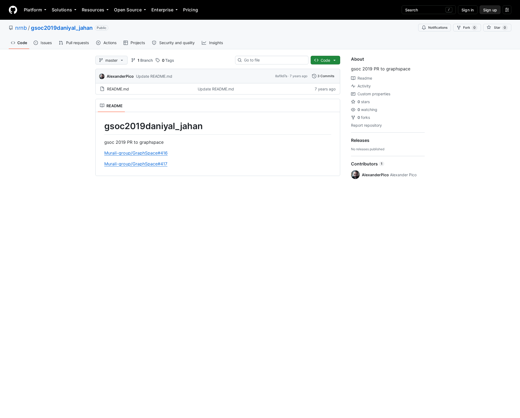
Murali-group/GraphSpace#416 (136, 153)
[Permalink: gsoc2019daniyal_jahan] (100, 126)
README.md (118, 89)
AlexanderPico (120, 76)
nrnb (21, 28)
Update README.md (154, 76)
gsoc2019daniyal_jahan (62, 28)
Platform (33, 9)
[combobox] (274, 60)
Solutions (62, 9)
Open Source (128, 9)
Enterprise (162, 9)
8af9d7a (281, 76)
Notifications (437, 27)
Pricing (190, 9)
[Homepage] (13, 9)
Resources (93, 9)
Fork (469, 27)
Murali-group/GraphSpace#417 (135, 163)
